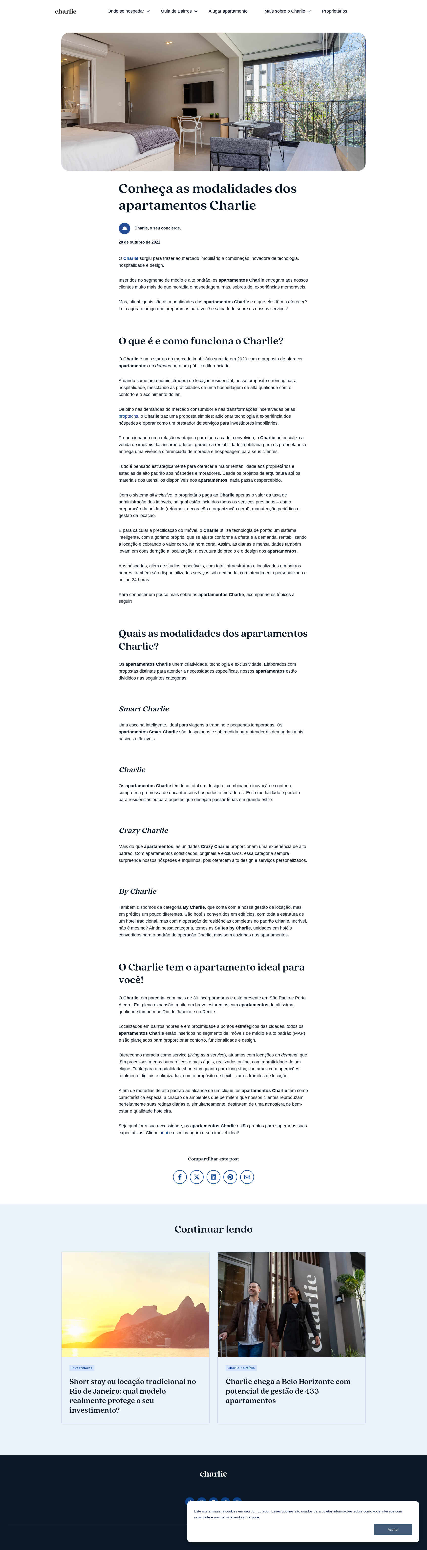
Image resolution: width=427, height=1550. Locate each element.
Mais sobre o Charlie (284, 11)
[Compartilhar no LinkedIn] (213, 1177)
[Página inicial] (65, 11)
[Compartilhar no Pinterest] (230, 1177)
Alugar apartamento (228, 11)
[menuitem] (127, 11)
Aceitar (393, 1529)
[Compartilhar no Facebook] (180, 1177)
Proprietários (334, 11)
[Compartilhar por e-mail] (247, 1177)
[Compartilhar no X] (197, 1177)
